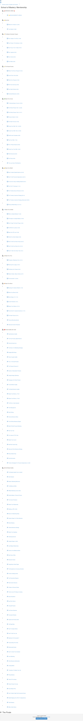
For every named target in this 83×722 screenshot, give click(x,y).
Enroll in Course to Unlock (41, 718)
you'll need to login (46, 717)
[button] (0, 1)
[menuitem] (0, 2)
